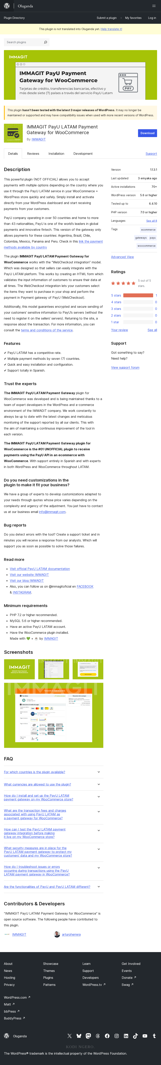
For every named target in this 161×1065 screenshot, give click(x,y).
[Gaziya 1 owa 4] (30, 664)
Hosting (9, 978)
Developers (90, 978)
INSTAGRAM (22, 592)
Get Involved (131, 964)
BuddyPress (14, 1018)
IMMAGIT (39, 139)
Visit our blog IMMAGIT (27, 580)
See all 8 (151, 220)
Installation (56, 154)
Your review (119, 330)
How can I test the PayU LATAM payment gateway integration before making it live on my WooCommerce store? (35, 833)
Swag (128, 985)
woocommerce (147, 245)
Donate (129, 978)
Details (13, 154)
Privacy (9, 985)
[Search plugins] (45, 42)
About (8, 964)
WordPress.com (17, 997)
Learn (86, 964)
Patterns (49, 985)
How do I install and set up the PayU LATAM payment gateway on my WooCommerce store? (38, 797)
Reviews (33, 154)
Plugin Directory (14, 17)
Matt (9, 1004)
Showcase (50, 964)
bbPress (12, 1011)
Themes (49, 971)
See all (152, 330)
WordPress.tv (94, 985)
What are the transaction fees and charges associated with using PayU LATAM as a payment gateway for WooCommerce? (35, 814)
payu (153, 237)
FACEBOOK (85, 586)
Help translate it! (111, 29)
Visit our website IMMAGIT (29, 575)
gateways (141, 237)
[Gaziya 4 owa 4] (98, 688)
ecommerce (148, 229)
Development (83, 154)
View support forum (125, 367)
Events (127, 971)
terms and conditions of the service (47, 330)
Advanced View (122, 257)
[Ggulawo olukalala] (154, 6)
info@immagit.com (52, 512)
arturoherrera (71, 934)
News (8, 971)
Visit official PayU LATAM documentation (40, 569)
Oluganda (20, 1036)
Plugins (48, 978)
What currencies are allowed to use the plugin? (37, 784)
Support (151, 154)
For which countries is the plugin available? (34, 772)
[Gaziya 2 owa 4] (64, 664)
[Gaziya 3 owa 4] (98, 664)
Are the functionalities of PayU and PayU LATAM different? (47, 887)
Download (148, 133)
